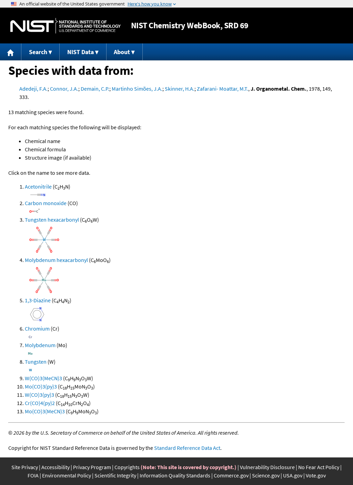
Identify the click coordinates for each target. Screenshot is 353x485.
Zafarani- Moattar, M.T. (222, 88)
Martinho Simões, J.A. (137, 88)
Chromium (37, 328)
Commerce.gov (231, 475)
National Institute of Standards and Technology (65, 25)
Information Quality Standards (175, 475)
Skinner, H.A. (179, 88)
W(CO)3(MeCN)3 (43, 378)
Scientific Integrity (115, 475)
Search (38, 52)
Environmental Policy (66, 475)
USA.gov (292, 475)
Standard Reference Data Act (187, 447)
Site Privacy (24, 467)
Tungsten (36, 361)
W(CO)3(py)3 (39, 394)
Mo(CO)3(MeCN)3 (45, 411)
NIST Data (80, 52)
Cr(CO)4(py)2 (40, 403)
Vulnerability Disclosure (267, 467)
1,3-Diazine (38, 300)
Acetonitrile (38, 186)
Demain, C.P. (95, 88)
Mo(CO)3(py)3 (41, 386)
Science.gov (266, 475)
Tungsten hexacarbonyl (52, 219)
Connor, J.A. (64, 88)
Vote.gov (316, 475)
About (122, 52)
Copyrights (127, 467)
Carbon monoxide (46, 203)
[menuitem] (10, 51)
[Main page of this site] (10, 51)
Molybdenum (40, 345)
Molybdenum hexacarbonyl (56, 259)
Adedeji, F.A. (33, 88)
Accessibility (55, 467)
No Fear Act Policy (318, 467)
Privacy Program (92, 467)
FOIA (33, 475)
